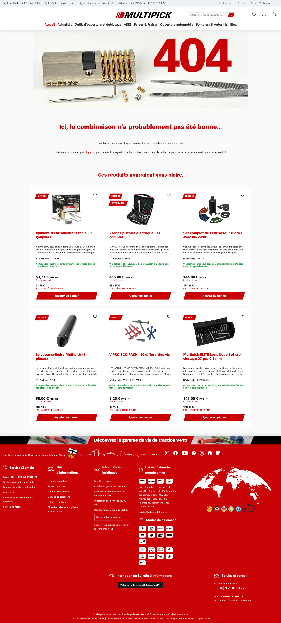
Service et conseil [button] (234, 576)
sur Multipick (142, 618)
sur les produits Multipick (120, 618)
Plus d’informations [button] (67, 470)
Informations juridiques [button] (112, 470)
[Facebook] (175, 453)
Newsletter (9, 492)
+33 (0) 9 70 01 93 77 (229, 588)
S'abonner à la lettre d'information (138, 585)
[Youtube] (185, 453)
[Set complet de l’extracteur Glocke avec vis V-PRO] (214, 209)
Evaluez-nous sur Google (164, 618)
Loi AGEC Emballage (58, 502)
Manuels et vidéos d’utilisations (19, 487)
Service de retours (12, 507)
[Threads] (202, 453)
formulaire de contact (239, 600)
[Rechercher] (231, 15)
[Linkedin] (218, 453)
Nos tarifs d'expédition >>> (153, 512)
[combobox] (207, 14)
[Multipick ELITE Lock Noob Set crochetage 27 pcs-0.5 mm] (214, 331)
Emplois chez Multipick (191, 618)
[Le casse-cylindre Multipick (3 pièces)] (67, 331)
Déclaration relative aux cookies (111, 510)
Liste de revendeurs (58, 481)
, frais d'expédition (129, 614)
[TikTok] (194, 453)
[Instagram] (167, 453)
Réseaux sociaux (56, 486)
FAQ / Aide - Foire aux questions (20, 477)
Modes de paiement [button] (161, 520)
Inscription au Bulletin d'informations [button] (144, 576)
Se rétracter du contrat (108, 517)
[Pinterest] (210, 453)
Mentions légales (103, 481)
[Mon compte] (264, 14)
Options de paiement (59, 497)
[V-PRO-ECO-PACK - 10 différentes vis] (140, 331)
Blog (207, 618)
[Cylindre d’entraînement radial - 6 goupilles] (67, 209)
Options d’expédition (58, 491)
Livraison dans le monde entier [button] (157, 470)
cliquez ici (90, 152)
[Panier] (274, 14)
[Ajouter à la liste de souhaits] (95, 195)
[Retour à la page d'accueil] (144, 15)
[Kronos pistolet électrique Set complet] (140, 209)
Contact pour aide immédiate (18, 482)
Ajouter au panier (67, 296)
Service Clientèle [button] (22, 468)
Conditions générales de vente (110, 486)
